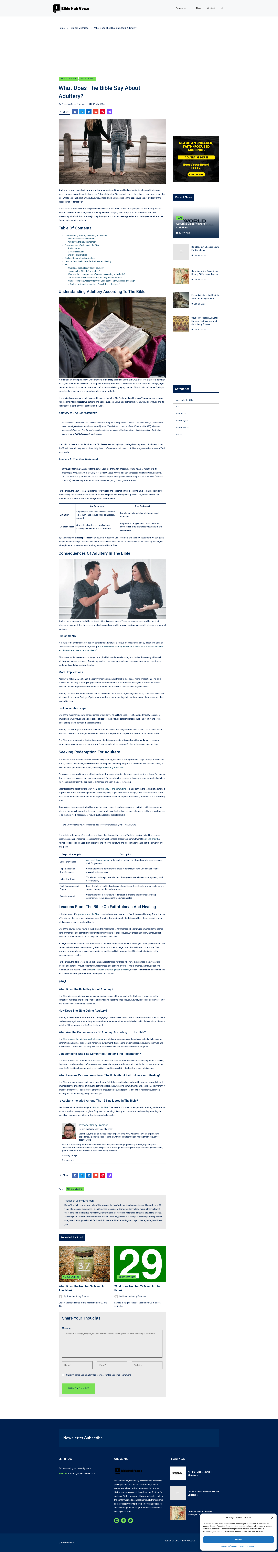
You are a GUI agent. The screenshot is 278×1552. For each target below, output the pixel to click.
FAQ (66, 264)
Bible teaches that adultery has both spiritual (83, 1039)
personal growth (150, 839)
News (179, 218)
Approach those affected (97, 860)
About (199, 8)
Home (62, 28)
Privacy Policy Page (246, 1546)
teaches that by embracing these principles (109, 970)
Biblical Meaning (74, 1189)
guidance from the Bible (88, 914)
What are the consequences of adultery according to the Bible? (96, 274)
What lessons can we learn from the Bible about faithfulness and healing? (101, 281)
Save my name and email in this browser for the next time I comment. (98, 1375)
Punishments (74, 248)
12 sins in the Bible (100, 1107)
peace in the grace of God (112, 767)
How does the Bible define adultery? (84, 271)
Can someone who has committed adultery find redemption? (95, 277)
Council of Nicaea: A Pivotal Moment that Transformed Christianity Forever (204, 321)
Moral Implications (76, 252)
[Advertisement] (139, 54)
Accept (238, 1539)
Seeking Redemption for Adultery (80, 258)
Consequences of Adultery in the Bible (82, 245)
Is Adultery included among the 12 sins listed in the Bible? (94, 284)
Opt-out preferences (229, 1546)
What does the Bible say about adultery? (86, 268)
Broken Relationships (77, 255)
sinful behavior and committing (112, 789)
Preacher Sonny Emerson (73, 104)
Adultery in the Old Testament (81, 239)
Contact (211, 8)
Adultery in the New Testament (82, 242)
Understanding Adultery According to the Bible (86, 235)
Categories (181, 8)
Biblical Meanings (79, 28)
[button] (272, 1517)
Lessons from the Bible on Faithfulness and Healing (88, 261)
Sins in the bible (88, 79)
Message (66, 1328)
